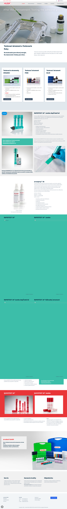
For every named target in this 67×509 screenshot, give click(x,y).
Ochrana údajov (37, 499)
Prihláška (46, 3)
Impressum (36, 497)
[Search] (56, 0)
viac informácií (7, 99)
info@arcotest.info (25, 501)
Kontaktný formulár (60, 3)
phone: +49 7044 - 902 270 (7, 0)
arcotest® (23, 3)
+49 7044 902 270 (25, 498)
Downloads (52, 3)
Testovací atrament (31, 3)
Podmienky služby (38, 498)
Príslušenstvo (39, 3)
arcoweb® (7, 92)
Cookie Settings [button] (53, 497)
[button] (2, 507)
